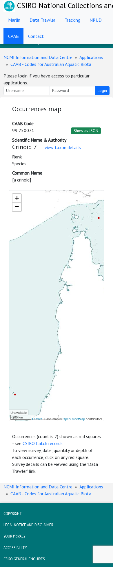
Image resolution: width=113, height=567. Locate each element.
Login (102, 90)
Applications (91, 57)
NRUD (96, 20)
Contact (36, 36)
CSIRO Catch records (43, 443)
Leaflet (37, 418)
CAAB (13, 36)
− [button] (17, 206)
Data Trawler (42, 20)
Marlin (14, 20)
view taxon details (63, 147)
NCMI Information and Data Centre (37, 57)
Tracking (72, 20)
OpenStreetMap (74, 418)
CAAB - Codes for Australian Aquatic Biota (50, 64)
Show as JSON (86, 130)
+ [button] (17, 198)
